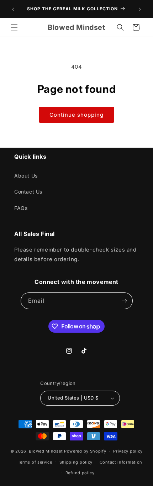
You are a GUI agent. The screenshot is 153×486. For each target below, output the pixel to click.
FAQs (20, 208)
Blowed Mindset (46, 451)
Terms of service (35, 462)
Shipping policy (76, 462)
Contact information (121, 462)
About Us (26, 176)
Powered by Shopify (85, 451)
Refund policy (80, 472)
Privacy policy (128, 451)
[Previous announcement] (13, 9)
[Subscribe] (124, 300)
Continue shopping (76, 114)
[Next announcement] (140, 9)
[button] (14, 27)
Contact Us (28, 192)
